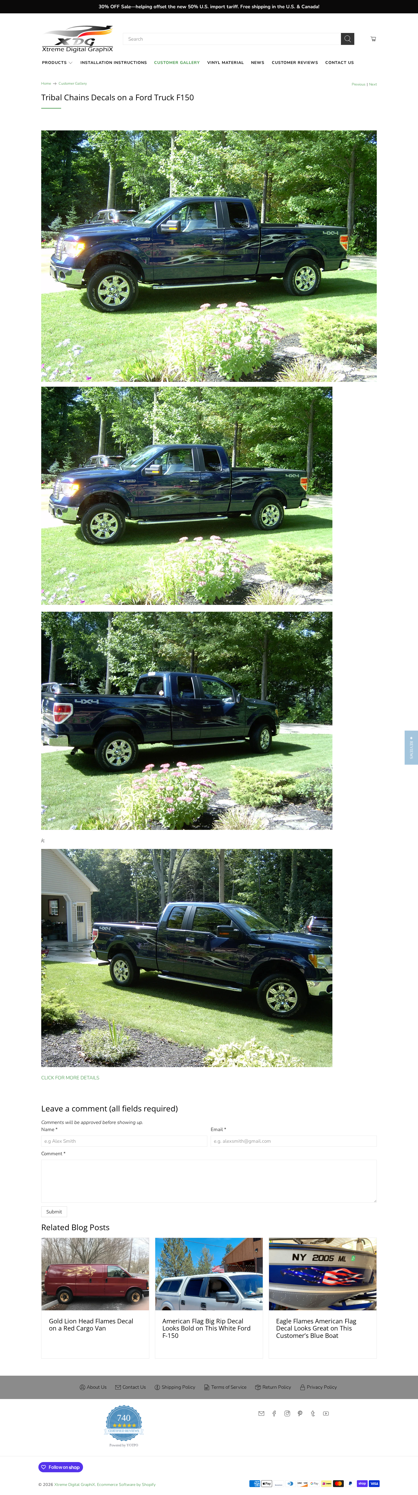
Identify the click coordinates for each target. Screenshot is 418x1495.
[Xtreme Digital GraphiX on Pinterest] (300, 1415)
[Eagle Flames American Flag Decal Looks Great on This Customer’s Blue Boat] (322, 1274)
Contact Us (339, 62)
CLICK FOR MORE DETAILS (70, 1078)
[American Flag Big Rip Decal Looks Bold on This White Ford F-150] (209, 1274)
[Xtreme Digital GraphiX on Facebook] (274, 1415)
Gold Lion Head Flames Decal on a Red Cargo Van (91, 1324)
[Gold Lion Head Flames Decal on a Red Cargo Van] (95, 1274)
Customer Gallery (177, 62)
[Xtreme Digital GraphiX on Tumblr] (313, 1415)
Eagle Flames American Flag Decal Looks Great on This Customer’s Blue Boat (316, 1328)
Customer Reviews (295, 62)
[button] (411, 747)
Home (46, 84)
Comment (53, 1153)
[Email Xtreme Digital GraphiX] (261, 1415)
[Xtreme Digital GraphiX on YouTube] (326, 1415)
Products (54, 62)
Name (49, 1129)
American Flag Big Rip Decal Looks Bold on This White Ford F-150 (206, 1328)
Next (373, 84)
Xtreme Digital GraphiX (74, 1484)
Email (218, 1129)
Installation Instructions (113, 62)
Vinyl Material (225, 62)
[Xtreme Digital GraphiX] (77, 39)
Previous (358, 84)
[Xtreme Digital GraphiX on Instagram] (287, 1415)
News (257, 62)
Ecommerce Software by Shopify (126, 1484)
